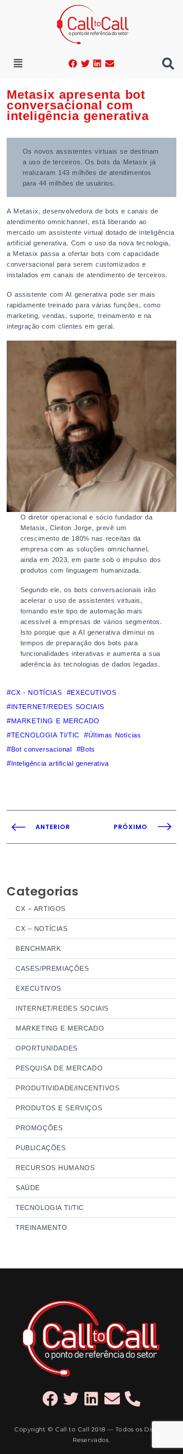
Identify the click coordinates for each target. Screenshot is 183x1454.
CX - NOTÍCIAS (36, 692)
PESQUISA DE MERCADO (59, 1068)
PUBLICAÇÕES (41, 1148)
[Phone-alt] (133, 1398)
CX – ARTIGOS (41, 908)
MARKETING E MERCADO (60, 1028)
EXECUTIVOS (38, 988)
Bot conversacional (41, 749)
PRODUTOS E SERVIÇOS (59, 1108)
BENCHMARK (38, 948)
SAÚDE (28, 1187)
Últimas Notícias (114, 735)
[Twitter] (85, 63)
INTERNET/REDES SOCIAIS (62, 1008)
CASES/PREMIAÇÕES (52, 968)
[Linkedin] (97, 63)
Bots (87, 749)
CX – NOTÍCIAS (42, 928)
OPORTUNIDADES (47, 1048)
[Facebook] (73, 63)
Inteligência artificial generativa (60, 763)
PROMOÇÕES (39, 1128)
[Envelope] (109, 63)
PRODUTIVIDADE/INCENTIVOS (67, 1088)
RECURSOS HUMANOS (55, 1167)
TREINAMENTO (42, 1227)
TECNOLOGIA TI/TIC (50, 1207)
